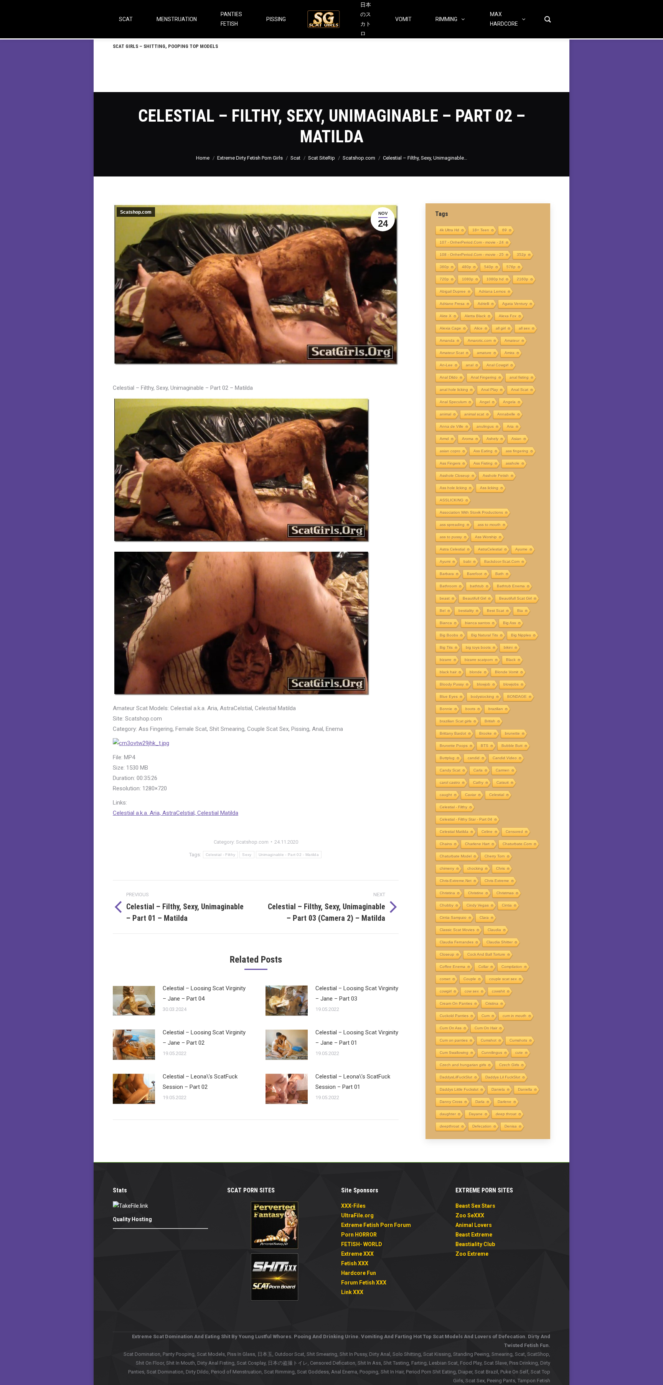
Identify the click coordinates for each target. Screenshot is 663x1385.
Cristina (491, 1003)
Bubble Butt (512, 746)
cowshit (498, 991)
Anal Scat (519, 389)
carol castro (450, 782)
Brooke (485, 733)
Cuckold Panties (454, 1016)
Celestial (496, 795)
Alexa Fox (507, 316)
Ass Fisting (483, 463)
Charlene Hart (477, 844)
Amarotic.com (479, 340)
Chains (446, 844)
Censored (514, 831)
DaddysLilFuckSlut (456, 1077)
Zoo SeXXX (469, 1215)
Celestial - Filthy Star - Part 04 (466, 819)
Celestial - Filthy (220, 854)
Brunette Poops (454, 746)
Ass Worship (486, 537)
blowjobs (511, 684)
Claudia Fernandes (456, 942)
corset (445, 979)
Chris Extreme (497, 881)
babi (467, 561)
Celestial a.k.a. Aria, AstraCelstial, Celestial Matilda (175, 813)
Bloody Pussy (452, 684)
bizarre (446, 660)
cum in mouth (514, 1016)
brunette (512, 733)
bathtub (477, 586)
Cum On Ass (451, 1028)
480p (466, 267)
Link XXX (352, 1292)
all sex (524, 328)
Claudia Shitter (500, 942)
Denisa (511, 1126)
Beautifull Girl (474, 598)
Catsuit (502, 782)
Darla (480, 1102)
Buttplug (447, 758)
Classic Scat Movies (457, 930)
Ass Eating (483, 451)
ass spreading (452, 525)
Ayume (521, 549)
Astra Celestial (452, 549)
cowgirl (446, 991)
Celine (487, 831)
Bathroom (448, 586)
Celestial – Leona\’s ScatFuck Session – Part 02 (200, 1081)
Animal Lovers (473, 1225)
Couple (469, 979)
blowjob (483, 684)
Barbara (447, 574)
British (490, 721)
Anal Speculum (453, 402)
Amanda (447, 340)
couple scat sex (503, 979)
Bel (442, 610)
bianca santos (477, 623)
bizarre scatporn (479, 660)
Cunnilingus (492, 1052)
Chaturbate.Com (517, 844)
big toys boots (478, 647)
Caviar (470, 795)
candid (474, 758)
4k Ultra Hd (449, 230)
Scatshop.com (136, 212)
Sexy (246, 854)
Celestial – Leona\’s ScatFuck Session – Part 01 (352, 1081)
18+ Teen (480, 230)
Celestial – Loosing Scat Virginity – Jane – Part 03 (356, 993)
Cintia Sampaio (453, 917)
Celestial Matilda (454, 831)
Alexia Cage (450, 328)
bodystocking (482, 696)
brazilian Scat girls (456, 721)
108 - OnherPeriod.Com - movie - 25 (472, 254)
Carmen (503, 770)
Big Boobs (449, 635)
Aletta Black (475, 316)
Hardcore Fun (358, 1273)
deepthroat (449, 1126)
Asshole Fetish (496, 475)
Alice (478, 328)
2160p (522, 279)
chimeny (447, 868)
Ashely (492, 439)
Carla (478, 770)
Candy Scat (450, 770)
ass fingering (517, 451)
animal (445, 414)
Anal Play (489, 389)
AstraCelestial (490, 549)
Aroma (467, 439)
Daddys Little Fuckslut (459, 1089)
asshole (513, 463)
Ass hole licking (453, 488)
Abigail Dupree (453, 291)
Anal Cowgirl (497, 365)
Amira (510, 353)
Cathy (478, 782)
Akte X (446, 316)
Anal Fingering (483, 377)
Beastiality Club (475, 1244)
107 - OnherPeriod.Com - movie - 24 (472, 242)
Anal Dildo (449, 377)
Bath (499, 574)
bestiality (466, 610)
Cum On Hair (486, 1028)
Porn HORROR (359, 1235)
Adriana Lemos (492, 291)
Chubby (447, 905)
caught (446, 795)
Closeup (447, 954)
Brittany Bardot (453, 733)
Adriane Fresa (452, 304)
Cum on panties (454, 1040)
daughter (448, 1114)
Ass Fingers (450, 463)
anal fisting (519, 377)
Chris (500, 868)
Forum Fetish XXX (363, 1282)
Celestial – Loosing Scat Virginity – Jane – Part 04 (204, 993)
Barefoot (474, 574)
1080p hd (495, 279)
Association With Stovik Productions (471, 512)
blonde (476, 672)
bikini (508, 647)
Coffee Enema (452, 967)
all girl (501, 328)
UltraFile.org (357, 1215)
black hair (448, 672)
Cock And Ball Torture (486, 954)
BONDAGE (517, 696)
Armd (444, 439)
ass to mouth (489, 525)
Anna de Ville (451, 426)
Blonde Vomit (506, 672)
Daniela (498, 1089)
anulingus (485, 426)
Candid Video (505, 758)
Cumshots (518, 1040)
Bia (520, 610)
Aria (510, 426)
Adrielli (483, 304)
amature (484, 353)
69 (504, 230)
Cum (486, 1016)
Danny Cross (451, 1102)
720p (444, 279)
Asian (516, 439)
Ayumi (445, 561)
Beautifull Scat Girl (515, 598)
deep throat (506, 1114)
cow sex (472, 991)
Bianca (446, 623)
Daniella (525, 1089)
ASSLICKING (451, 500)
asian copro (450, 451)
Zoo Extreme (471, 1254)
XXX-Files (353, 1206)
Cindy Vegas (478, 905)
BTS (484, 746)
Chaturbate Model (456, 856)
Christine (475, 893)
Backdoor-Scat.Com (502, 561)
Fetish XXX (354, 1263)
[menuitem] (165, 46)
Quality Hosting (132, 1219)
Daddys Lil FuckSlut (502, 1077)
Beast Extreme (473, 1235)
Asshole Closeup (455, 475)
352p (521, 254)
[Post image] (134, 1000)
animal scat (474, 414)
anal (469, 365)
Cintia (507, 905)
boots (470, 709)
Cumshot (488, 1040)
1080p (467, 279)
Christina (447, 893)
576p (511, 267)
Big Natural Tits (484, 635)
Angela (509, 402)
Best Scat (495, 610)
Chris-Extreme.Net (456, 881)
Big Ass (509, 623)
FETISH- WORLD (361, 1244)
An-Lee (446, 365)
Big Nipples (521, 635)
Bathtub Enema (511, 586)
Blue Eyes (449, 696)
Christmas (505, 893)
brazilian (495, 709)
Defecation (481, 1126)
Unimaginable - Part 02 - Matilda (289, 854)
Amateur (512, 340)
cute (519, 1052)
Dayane (476, 1114)
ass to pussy (451, 537)
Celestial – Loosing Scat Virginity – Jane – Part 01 (356, 1037)
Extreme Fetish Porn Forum (376, 1225)
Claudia (494, 930)
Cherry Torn (495, 856)
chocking (475, 868)
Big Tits (446, 647)
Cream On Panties (456, 1003)
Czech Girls (509, 1065)
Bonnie (446, 709)
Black (511, 660)
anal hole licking (454, 389)
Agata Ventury (515, 304)
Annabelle (506, 414)
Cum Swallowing (454, 1052)
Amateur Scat (452, 353)
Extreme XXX (357, 1254)
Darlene (504, 1102)
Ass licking (489, 488)
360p (444, 267)
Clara (484, 917)
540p (488, 267)
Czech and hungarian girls (463, 1065)
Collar (483, 967)
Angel (485, 402)
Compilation (511, 967)
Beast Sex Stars (475, 1206)
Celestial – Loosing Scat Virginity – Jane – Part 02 (204, 1037)
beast (445, 598)
